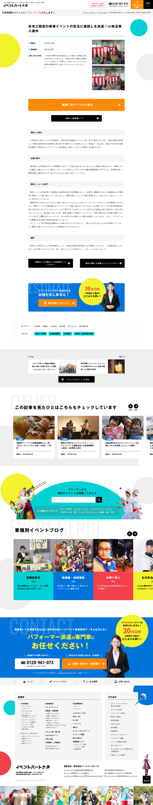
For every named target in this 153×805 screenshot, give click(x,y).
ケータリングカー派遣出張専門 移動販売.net (78, 770)
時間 (112, 512)
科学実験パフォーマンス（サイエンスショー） (29, 716)
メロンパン (77, 708)
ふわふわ (77, 509)
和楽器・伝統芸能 (51, 711)
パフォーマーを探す (118, 713)
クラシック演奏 (78, 734)
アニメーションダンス (29, 720)
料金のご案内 (116, 717)
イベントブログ (102, 12)
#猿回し (45, 326)
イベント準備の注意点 (119, 742)
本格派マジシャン (27, 738)
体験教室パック (78, 741)
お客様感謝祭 (55, 334)
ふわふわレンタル (79, 713)
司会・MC (76, 716)
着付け (75, 727)
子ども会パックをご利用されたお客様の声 (122, 750)
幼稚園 (101, 512)
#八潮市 (37, 326)
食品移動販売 (78, 703)
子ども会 (81, 512)
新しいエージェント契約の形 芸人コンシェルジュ (121, 776)
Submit (99, 500)
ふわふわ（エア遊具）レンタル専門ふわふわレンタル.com (83, 776)
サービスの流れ (116, 709)
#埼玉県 (62, 326)
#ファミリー (72, 326)
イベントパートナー (89, 12)
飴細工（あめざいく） (53, 716)
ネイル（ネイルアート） (82, 731)
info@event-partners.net (67, 673)
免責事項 (114, 731)
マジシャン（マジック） (29, 733)
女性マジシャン (26, 741)
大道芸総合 (25, 703)
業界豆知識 (115, 720)
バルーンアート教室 (80, 744)
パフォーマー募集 (117, 738)
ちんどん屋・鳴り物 (52, 732)
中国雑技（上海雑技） (53, 742)
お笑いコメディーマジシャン (31, 736)
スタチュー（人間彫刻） (29, 722)
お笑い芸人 (49, 739)
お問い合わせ (116, 724)
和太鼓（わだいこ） (52, 727)
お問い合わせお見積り (137, 6)
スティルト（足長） (28, 724)
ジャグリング (26, 708)
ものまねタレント (51, 735)
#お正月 (54, 326)
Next (136, 406)
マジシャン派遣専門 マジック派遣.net (76, 773)
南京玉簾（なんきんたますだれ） (56, 725)
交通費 (63, 512)
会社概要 (114, 727)
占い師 (69, 512)
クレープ (76, 706)
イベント (85, 509)
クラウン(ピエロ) (27, 711)
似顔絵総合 (49, 703)
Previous (130, 406)
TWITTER (68, 509)
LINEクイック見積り (118, 755)
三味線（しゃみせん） (53, 723)
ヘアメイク (77, 724)
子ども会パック (92, 512)
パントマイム (26, 713)
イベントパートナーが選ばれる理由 (119, 705)
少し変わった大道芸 (28, 727)
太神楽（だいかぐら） (53, 713)
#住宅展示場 (83, 326)
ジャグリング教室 (79, 747)
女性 (75, 512)
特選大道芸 (25, 729)
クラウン (109, 509)
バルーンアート (26, 706)
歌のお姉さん (78, 738)
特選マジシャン (26, 743)
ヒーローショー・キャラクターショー (52, 747)
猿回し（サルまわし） (53, 718)
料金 (107, 512)
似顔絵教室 (77, 749)
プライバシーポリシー (119, 735)
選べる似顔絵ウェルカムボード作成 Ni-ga (118, 773)
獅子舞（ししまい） (52, 720)
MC (62, 509)
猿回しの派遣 (40, 334)
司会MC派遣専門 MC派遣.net (114, 770)
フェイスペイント (51, 707)
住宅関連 (67, 334)
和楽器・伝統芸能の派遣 (84, 334)
